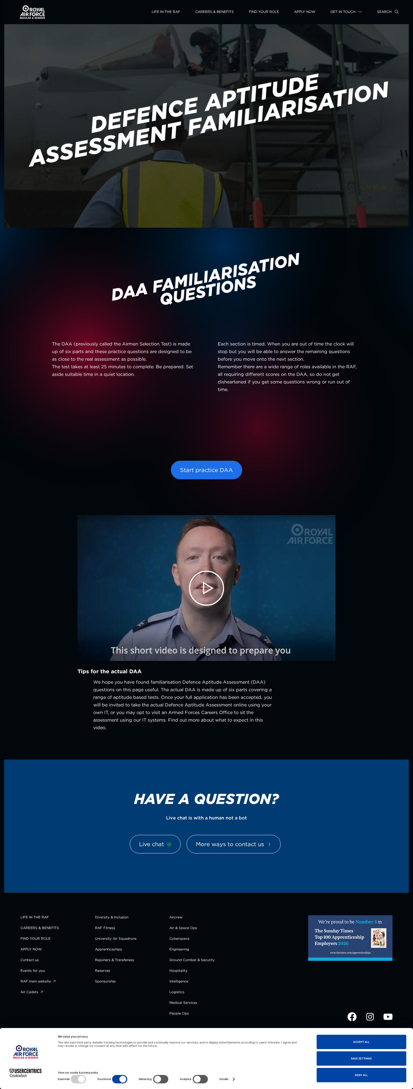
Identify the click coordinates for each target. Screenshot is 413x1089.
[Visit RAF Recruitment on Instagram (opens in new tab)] (371, 1020)
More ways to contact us (231, 844)
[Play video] (206, 589)
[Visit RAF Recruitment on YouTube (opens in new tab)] (388, 1020)
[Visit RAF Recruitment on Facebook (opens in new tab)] (353, 1020)
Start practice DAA (206, 469)
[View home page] (32, 17)
